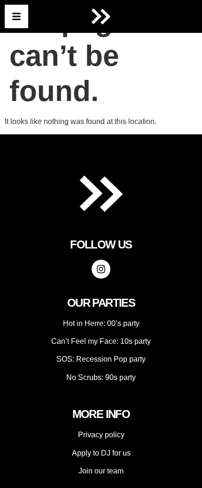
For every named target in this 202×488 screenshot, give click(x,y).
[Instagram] (101, 269)
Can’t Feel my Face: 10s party (101, 341)
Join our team (101, 471)
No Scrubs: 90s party (101, 377)
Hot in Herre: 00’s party (101, 323)
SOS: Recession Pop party (101, 359)
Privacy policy (101, 435)
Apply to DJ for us (101, 453)
